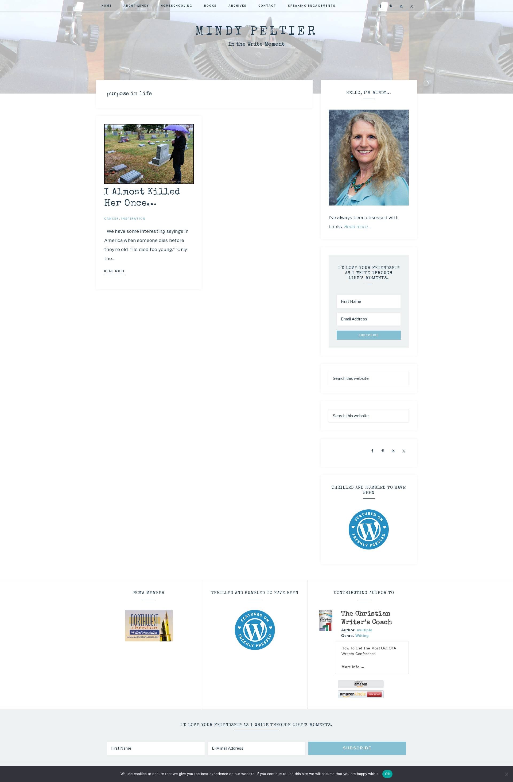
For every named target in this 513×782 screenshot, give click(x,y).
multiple (364, 630)
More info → (352, 667)
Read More (114, 271)
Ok (387, 774)
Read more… (357, 226)
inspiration (133, 218)
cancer (111, 218)
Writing (362, 635)
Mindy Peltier (256, 32)
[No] (506, 774)
